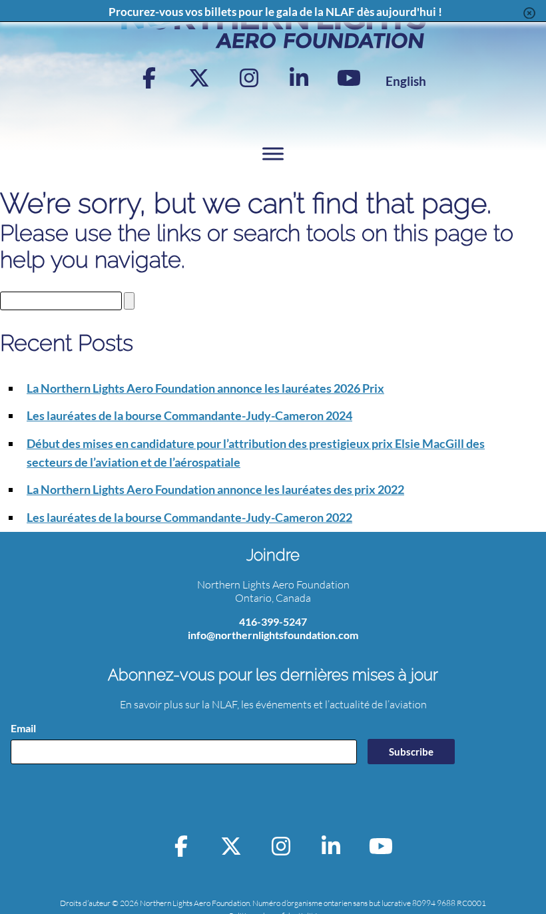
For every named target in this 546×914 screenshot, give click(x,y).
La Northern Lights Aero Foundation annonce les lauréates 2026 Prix (205, 388)
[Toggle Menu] (273, 153)
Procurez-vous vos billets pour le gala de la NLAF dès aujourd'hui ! (275, 12)
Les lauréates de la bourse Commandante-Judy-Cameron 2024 (189, 415)
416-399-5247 (273, 621)
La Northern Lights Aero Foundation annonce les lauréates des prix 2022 (215, 489)
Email (23, 728)
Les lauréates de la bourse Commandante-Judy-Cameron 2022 (189, 517)
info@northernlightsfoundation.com (273, 634)
